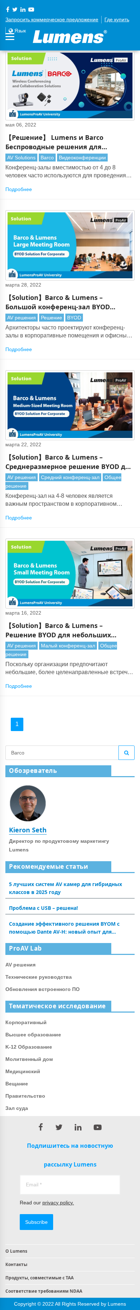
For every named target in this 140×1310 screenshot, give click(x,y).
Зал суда (16, 1108)
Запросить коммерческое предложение (51, 19)
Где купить (116, 19)
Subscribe (36, 1222)
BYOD (74, 317)
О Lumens (16, 1251)
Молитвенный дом (29, 1059)
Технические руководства (38, 977)
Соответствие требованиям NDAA (43, 1291)
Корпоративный (26, 1022)
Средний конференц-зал (70, 477)
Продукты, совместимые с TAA (39, 1278)
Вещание (16, 1083)
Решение (51, 317)
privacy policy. (58, 1202)
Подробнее (18, 189)
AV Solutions (21, 157)
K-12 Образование (28, 1047)
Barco (47, 157)
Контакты (16, 1264)
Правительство (25, 1096)
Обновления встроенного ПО (42, 989)
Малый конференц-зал (68, 646)
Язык (19, 31)
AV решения (21, 317)
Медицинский (22, 1071)
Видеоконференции (82, 157)
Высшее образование (33, 1034)
